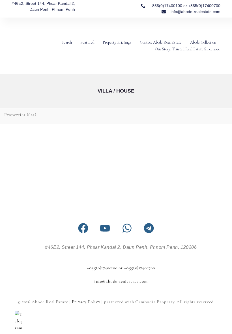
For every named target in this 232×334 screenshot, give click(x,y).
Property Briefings (117, 42)
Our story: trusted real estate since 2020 (187, 49)
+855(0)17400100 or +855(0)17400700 (121, 268)
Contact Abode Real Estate (161, 42)
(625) (20, 114)
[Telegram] (149, 228)
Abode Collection (203, 42)
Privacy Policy (86, 302)
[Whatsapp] (127, 228)
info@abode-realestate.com (121, 281)
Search (67, 42)
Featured (87, 42)
